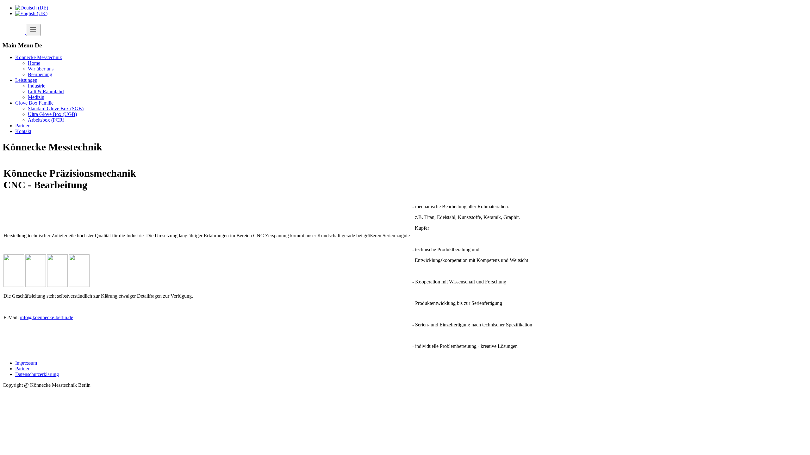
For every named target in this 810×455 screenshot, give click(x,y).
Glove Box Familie (34, 103)
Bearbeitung (40, 74)
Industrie (36, 85)
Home (34, 63)
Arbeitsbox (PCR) (46, 120)
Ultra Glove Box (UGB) (52, 114)
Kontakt (23, 131)
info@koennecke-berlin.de (46, 317)
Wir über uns (40, 68)
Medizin (36, 97)
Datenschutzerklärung (37, 374)
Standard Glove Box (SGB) (56, 108)
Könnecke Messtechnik (38, 57)
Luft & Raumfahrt (46, 91)
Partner (22, 125)
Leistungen (26, 80)
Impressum (26, 363)
